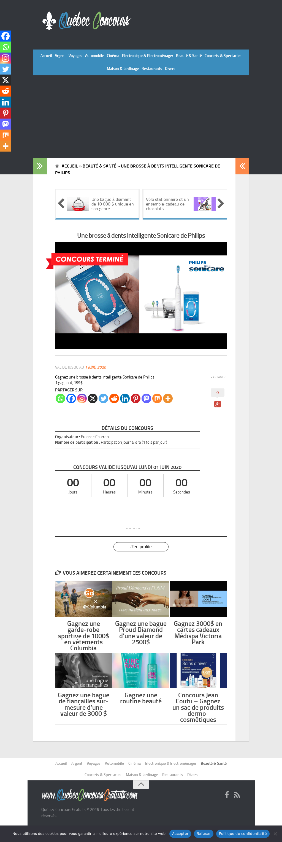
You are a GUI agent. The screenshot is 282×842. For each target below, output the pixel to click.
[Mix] (157, 398)
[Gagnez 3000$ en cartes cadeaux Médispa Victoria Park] (198, 599)
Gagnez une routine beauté (141, 698)
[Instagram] (82, 398)
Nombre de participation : (77, 442)
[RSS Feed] (237, 795)
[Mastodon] (146, 398)
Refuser (204, 833)
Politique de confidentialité (243, 833)
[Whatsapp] (60, 398)
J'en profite (141, 546)
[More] (168, 398)
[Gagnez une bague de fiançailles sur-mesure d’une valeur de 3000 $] (83, 670)
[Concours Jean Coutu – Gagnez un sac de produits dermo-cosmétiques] (198, 670)
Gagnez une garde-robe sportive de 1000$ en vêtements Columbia (83, 635)
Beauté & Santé (189, 55)
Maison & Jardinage (123, 68)
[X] (92, 398)
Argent (60, 55)
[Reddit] (114, 398)
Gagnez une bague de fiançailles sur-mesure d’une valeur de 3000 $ (83, 704)
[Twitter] (103, 398)
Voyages (75, 55)
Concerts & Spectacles (223, 55)
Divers (170, 68)
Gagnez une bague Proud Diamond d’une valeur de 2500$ (141, 632)
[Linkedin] (125, 398)
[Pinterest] (135, 398)
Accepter (180, 833)
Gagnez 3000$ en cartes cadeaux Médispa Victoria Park (198, 632)
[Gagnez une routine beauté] (140, 670)
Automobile (94, 55)
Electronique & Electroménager (147, 55)
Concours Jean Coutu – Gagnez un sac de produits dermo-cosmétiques (198, 707)
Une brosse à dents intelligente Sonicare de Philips (141, 235)
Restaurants (152, 68)
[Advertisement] (141, 116)
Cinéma (113, 55)
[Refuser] (275, 833)
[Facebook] (71, 398)
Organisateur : (67, 436)
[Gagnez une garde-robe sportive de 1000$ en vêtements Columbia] (83, 599)
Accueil (46, 55)
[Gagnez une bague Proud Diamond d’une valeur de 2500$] (140, 599)
